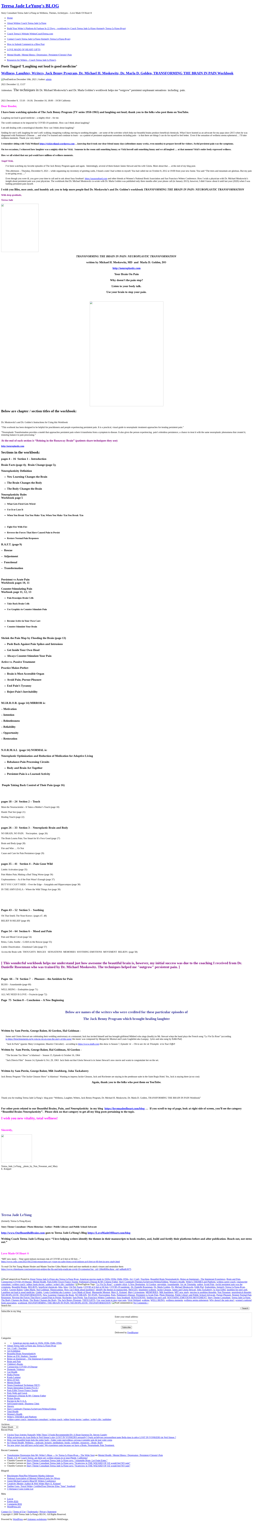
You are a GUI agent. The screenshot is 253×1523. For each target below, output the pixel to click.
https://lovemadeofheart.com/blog (125, 1108)
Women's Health (177, 1282)
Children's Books (15, 1364)
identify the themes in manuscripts (111, 1289)
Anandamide (173, 1284)
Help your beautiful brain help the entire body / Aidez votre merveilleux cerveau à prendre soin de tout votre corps (59, 1440)
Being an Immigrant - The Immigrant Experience (202, 1279)
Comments (14, 1504)
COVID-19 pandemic (120, 1287)
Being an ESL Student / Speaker (22, 1356)
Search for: (6, 1305)
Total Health (12, 1411)
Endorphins (210, 1287)
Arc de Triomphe (188, 1284)
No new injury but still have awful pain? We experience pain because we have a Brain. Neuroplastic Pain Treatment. (60, 1445)
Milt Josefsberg (166, 1292)
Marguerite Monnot (101, 1292)
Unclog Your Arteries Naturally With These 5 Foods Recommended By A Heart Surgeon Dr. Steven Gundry (57, 1434)
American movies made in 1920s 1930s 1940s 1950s (104, 1279)
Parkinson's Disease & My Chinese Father (98, 1282)
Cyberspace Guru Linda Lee (20, 1489)
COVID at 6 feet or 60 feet (95, 1287)
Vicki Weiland (134, 1300)
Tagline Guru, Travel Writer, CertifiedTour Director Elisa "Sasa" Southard (41, 1486)
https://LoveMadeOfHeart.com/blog (109, 1232)
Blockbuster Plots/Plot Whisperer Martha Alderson (30, 1475)
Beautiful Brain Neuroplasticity (164, 1279)
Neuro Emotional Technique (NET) (23, 1385)
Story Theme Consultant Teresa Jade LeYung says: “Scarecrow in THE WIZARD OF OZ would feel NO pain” (78, 1463)
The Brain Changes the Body (42, 1300)
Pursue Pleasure (223, 1295)
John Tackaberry (204, 1289)
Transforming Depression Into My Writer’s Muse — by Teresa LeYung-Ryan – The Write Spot (51, 1455)
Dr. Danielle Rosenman (142, 1287)
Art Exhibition (13, 1351)
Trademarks (32, 1511)
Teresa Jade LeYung (240, 1297)
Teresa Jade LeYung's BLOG (30, 5)
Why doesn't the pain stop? (221, 1300)
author (200, 1284)
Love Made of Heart (81, 1292)
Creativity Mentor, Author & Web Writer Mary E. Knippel (34, 1483)
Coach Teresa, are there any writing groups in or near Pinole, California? (54, 1458)
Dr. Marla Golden (162, 1287)
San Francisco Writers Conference (100, 1297)
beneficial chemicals (48, 1287)
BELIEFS (32, 1287)
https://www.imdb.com (88, 1044)
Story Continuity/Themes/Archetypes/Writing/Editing (143, 1282)
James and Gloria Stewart (184, 1289)
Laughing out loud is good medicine (18, 1292)
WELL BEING (158, 1300)
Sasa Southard (123, 1297)
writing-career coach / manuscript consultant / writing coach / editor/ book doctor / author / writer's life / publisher (59, 1419)
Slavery (10, 1406)
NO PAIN (92, 1295)
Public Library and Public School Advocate (195, 1295)
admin (49, 79)
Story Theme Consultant (219, 1297)
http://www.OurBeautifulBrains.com (23, 1232)
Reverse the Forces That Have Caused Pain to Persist (36, 1297)
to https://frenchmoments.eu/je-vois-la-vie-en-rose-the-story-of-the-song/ (39, 1039)
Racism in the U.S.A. (17, 1401)
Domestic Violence (16, 1369)
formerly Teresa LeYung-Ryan (231, 1287)
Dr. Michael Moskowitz (182, 1287)
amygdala (161, 1284)
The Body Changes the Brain (14, 1300)
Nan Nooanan (223, 1292)
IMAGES (132, 1289)
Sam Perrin (78, 1297)
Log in (10, 1499)
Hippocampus (56, 1289)
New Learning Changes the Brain (58, 1295)
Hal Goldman (42, 1289)
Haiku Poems (13, 1374)
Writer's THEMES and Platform (200, 1282)
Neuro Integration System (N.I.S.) (22, 1388)
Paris (113, 1295)
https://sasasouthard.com (96, 178)
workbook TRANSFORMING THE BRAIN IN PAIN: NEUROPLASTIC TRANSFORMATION (64, 1303)
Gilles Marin (29, 1289)
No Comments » (140, 1303)
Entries (12, 1501)
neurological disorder (241, 1292)
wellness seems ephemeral (196, 1300)
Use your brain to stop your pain (111, 1300)
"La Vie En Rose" (104, 1284)
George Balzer (16, 1289)
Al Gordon (151, 1284)
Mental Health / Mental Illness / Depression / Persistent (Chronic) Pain (130, 1455)
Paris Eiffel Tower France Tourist (62, 1282)
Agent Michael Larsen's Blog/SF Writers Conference (31, 1481)
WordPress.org (14, 1506)
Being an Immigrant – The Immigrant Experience (30, 1359)
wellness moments (174, 1300)
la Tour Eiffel (219, 1289)
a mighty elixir (120, 1284)
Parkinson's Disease (126, 1295)
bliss (60, 1287)
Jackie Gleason (164, 1289)
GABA (4, 1289)
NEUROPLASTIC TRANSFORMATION (21, 1295)
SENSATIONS (138, 1297)
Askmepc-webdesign (37, 1519)
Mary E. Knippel (119, 1292)
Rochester (66, 1297)
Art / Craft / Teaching (139, 1279)
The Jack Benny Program (69, 1300)
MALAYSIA (13, 1380)
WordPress (18, 1519)
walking (145, 1300)
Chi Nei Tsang (75, 1287)
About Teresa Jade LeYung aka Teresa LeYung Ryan (54, 1279)
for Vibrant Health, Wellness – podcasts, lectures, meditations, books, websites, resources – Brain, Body (55, 1442)
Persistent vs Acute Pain (147, 1295)
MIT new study (182, 1292)
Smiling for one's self (156, 1297)
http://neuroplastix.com (127, 268)
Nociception (104, 1295)
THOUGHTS (88, 1300)
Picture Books (13, 1398)
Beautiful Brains (19, 1287)
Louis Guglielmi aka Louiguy (57, 1292)
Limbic (39, 1292)
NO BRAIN (81, 1295)
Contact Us (6, 1511)
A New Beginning (136, 1284)
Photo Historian (166, 1295)
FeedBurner (132, 1332)
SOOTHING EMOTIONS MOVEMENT (187, 1297)
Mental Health (39, 1282)
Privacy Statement (48, 1511)
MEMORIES (152, 1292)
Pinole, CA (12, 1458)
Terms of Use (19, 1511)
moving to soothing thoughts (203, 1292)
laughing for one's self (237, 1289)
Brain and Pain (233, 1279)
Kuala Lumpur (14, 1377)
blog (66, 1287)
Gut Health (12, 1372)
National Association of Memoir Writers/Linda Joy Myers (33, 1478)
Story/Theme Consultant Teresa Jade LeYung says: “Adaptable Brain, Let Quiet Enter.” (67, 1460)
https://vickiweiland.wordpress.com (57, 143)
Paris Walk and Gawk (17, 1393)
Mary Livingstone (136, 1292)
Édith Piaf (199, 1287)
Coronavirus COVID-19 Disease (16, 1282)
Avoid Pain (209, 1284)
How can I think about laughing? (79, 1289)
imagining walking (147, 1289)
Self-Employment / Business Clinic (23, 1403)
